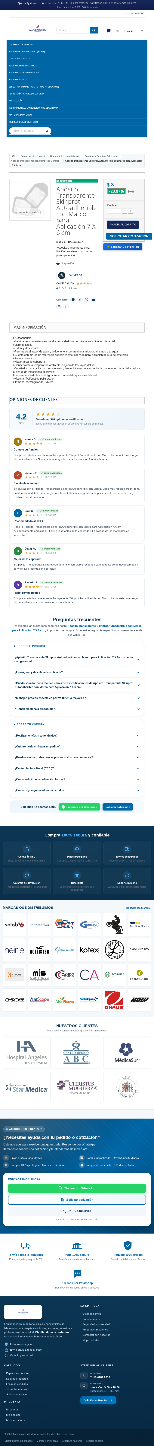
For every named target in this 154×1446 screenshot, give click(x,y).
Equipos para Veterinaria (24, 72)
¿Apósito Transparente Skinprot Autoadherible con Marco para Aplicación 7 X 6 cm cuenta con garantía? (73, 659)
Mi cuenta (12, 1409)
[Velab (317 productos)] (14, 924)
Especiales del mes (17, 1373)
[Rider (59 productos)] (114, 924)
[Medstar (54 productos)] (139, 924)
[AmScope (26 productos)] (39, 999)
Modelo (60, 241)
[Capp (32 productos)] (89, 974)
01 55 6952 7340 (54, 3)
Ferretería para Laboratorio (26, 93)
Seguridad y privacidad (96, 1324)
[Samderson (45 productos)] (139, 949)
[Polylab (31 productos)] (139, 974)
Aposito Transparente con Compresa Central (35, 161)
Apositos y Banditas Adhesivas (101, 156)
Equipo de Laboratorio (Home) (27, 51)
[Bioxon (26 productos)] (64, 999)
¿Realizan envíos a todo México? (36, 735)
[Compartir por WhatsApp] (73, 300)
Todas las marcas (16, 1389)
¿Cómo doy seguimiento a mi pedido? (39, 790)
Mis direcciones (15, 1420)
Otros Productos (20, 58)
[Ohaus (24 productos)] (114, 999)
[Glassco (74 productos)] (89, 924)
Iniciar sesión (135, 13)
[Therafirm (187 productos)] (39, 924)
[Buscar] (47, 131)
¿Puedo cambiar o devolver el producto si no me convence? (53, 757)
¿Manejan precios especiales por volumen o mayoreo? (50, 697)
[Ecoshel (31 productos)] (114, 974)
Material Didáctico (20, 114)
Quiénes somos (91, 1313)
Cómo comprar (91, 1318)
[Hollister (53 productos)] (39, 949)
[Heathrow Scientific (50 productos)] (64, 949)
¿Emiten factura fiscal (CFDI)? (34, 768)
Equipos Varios (18, 79)
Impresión (68, 263)
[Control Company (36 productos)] (39, 974)
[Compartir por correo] (93, 300)
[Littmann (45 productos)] (114, 949)
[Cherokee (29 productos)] (14, 999)
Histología (15, 100)
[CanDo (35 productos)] (64, 974)
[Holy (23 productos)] (139, 999)
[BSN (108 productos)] (64, 924)
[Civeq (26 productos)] (89, 999)
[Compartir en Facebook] (80, 300)
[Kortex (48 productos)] (89, 949)
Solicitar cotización (118, 806)
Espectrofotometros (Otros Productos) (34, 86)
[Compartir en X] (86, 300)
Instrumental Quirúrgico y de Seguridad (33, 107)
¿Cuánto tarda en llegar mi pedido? (37, 746)
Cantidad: (112, 205)
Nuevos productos (17, 1378)
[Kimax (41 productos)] (14, 974)
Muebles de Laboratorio (23, 121)
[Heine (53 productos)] (14, 949)
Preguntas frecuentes (95, 1329)
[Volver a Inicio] (13, 156)
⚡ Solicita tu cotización (123, 246)
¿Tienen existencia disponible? (34, 708)
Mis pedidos (13, 1414)
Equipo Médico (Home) (21, 44)
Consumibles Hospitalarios (64, 156)
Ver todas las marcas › (138, 907)
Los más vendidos (17, 1383)
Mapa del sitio (90, 1340)
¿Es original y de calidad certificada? (38, 672)
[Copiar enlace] (66, 306)
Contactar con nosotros (96, 1334)
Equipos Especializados (23, 65)
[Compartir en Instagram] (59, 306)
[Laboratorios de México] (30, 29)
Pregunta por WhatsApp (81, 806)
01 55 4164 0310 (100, 1377)
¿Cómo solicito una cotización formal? (39, 779)
